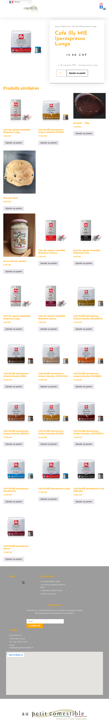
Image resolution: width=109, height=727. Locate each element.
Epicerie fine (66, 26)
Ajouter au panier (77, 73)
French (16, 2)
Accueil (57, 26)
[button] (104, 9)
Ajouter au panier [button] (13, 142)
